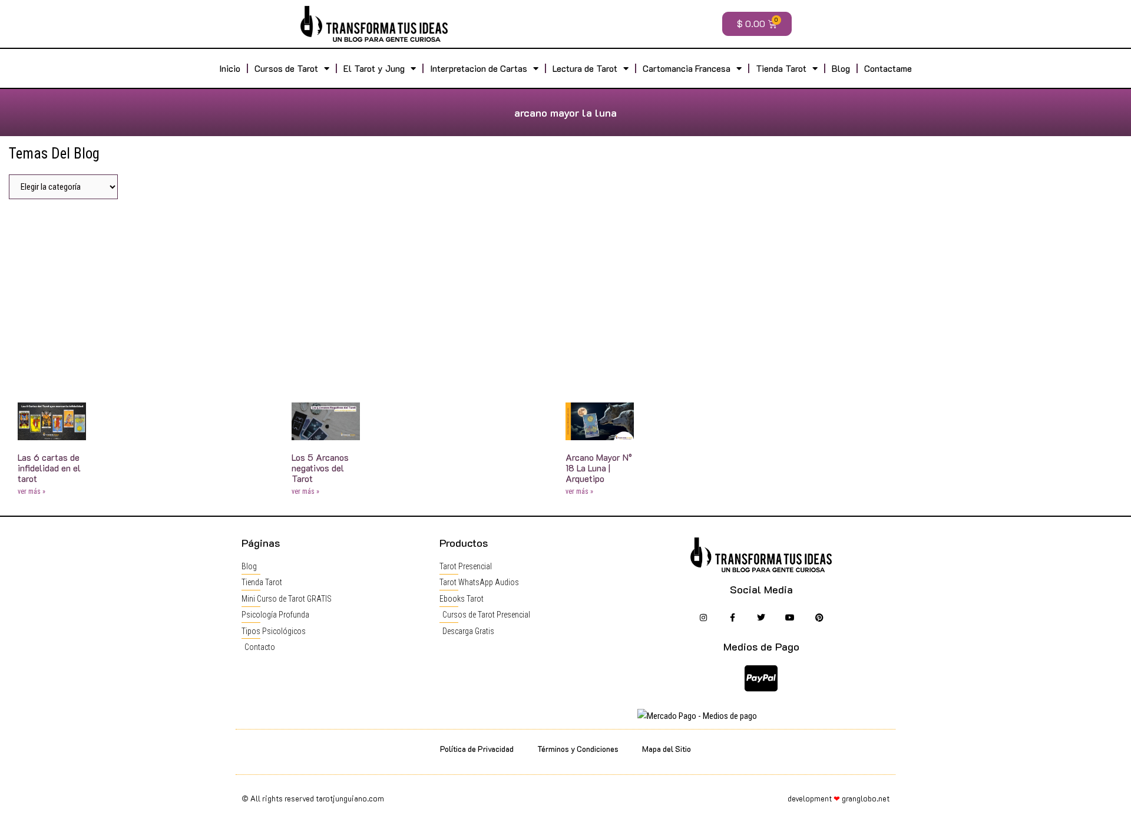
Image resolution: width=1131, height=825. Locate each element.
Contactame (888, 68)
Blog (841, 68)
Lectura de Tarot (585, 68)
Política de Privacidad (477, 749)
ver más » (31, 491)
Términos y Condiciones (578, 749)
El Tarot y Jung (374, 68)
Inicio (229, 68)
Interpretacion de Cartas (478, 68)
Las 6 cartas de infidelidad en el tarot (49, 467)
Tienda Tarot (781, 68)
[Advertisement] (565, 296)
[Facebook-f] (731, 617)
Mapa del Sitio (666, 749)
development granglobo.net (838, 798)
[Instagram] (703, 617)
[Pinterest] (819, 617)
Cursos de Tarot (286, 68)
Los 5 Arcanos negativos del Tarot (320, 467)
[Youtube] (790, 617)
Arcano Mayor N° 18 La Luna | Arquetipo (599, 467)
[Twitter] (761, 617)
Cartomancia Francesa (686, 68)
